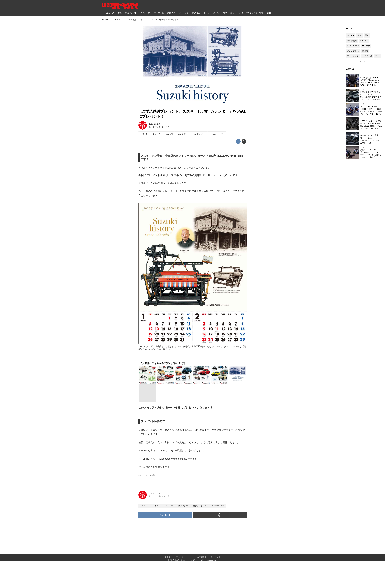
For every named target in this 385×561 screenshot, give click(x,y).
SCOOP (350, 35)
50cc (377, 56)
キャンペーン (353, 46)
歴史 (367, 35)
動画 (359, 35)
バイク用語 (367, 56)
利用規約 (168, 557)
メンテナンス (353, 51)
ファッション (353, 56)
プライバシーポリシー (184, 557)
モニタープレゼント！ (159, 126)
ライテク (366, 46)
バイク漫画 (352, 40)
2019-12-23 (154, 124)
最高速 (365, 51)
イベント (364, 40)
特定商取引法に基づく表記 (208, 557)
